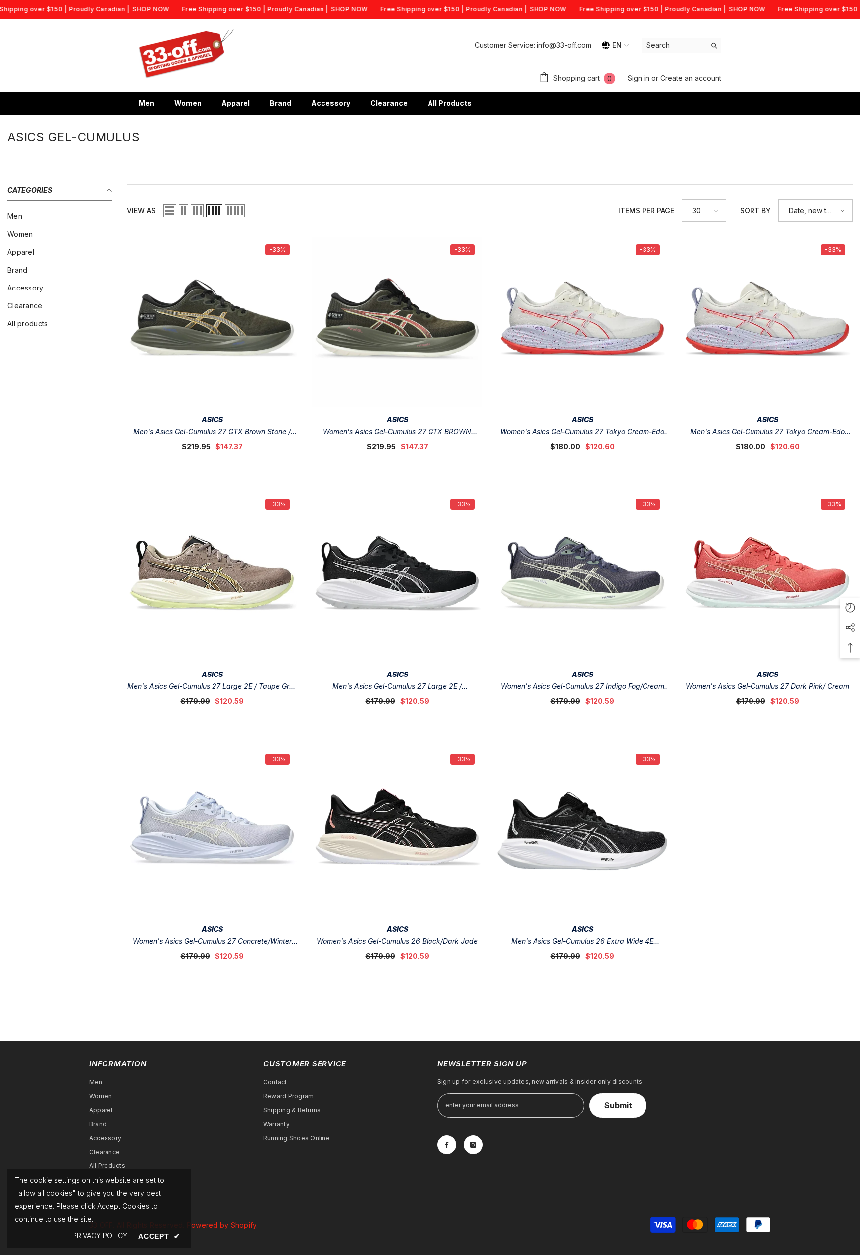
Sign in (639, 78)
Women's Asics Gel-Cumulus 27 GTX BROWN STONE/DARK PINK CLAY (397, 432)
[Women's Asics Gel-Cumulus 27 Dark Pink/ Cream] (767, 576)
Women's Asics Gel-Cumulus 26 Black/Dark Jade (397, 941)
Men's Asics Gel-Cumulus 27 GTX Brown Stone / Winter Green (212, 432)
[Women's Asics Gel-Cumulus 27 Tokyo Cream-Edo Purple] (582, 322)
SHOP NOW (150, 9)
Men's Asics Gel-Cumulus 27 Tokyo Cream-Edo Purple (767, 432)
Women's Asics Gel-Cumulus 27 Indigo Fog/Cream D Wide (582, 687)
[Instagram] (473, 1144)
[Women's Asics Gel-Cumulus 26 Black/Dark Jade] (397, 831)
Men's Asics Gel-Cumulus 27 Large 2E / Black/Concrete (397, 687)
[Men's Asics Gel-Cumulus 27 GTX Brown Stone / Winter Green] (212, 322)
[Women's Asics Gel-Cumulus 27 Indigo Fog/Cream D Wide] (582, 576)
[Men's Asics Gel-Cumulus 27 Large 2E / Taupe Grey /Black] (212, 576)
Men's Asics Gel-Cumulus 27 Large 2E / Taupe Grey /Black (212, 687)
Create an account (690, 78)
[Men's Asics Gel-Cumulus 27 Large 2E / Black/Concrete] (397, 576)
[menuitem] (59, 216)
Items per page (646, 210)
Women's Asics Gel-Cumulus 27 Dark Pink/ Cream (767, 686)
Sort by (755, 210)
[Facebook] (446, 1144)
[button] (169, 210)
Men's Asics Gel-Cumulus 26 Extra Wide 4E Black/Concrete (582, 942)
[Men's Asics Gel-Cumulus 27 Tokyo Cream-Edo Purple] (767, 322)
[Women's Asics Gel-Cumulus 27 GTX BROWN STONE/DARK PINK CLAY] (397, 322)
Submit (618, 1105)
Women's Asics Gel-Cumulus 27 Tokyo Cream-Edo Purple (582, 432)
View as (141, 210)
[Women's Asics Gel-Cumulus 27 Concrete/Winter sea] (212, 831)
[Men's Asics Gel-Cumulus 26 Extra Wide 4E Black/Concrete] (582, 831)
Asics (212, 419)
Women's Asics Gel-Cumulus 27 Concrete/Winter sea (212, 942)
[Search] (681, 45)
